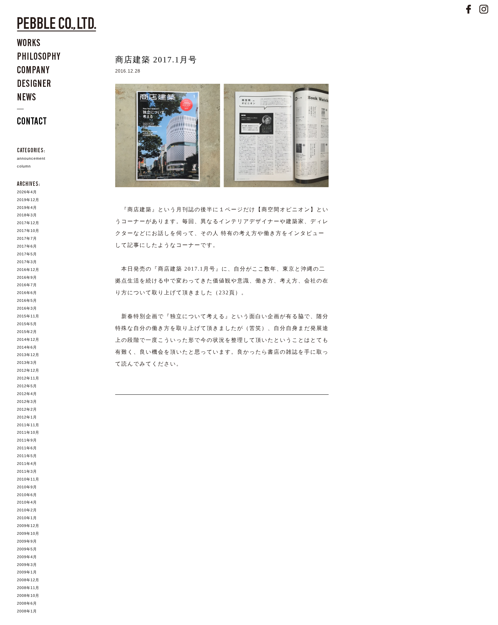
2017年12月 (28, 223)
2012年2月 (27, 409)
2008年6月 (27, 603)
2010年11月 (28, 479)
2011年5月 (27, 456)
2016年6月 (27, 293)
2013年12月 (28, 355)
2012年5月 (27, 386)
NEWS (26, 97)
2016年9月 (27, 277)
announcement (31, 158)
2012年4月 (27, 394)
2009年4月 (27, 557)
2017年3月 (27, 262)
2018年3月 (27, 215)
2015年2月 (27, 332)
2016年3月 (27, 308)
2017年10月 (28, 231)
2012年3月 (27, 401)
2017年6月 (27, 246)
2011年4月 (27, 464)
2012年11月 (28, 378)
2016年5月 (27, 300)
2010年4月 (27, 502)
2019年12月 (28, 200)
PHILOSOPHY (38, 56)
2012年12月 (28, 370)
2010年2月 (27, 510)
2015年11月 (28, 316)
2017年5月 (27, 254)
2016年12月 (28, 270)
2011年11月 (28, 425)
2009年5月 (27, 549)
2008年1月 (27, 611)
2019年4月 (27, 208)
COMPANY (33, 70)
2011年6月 (27, 448)
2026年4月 (27, 192)
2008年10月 (28, 595)
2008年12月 (28, 580)
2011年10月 (28, 432)
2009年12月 (28, 526)
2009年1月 (27, 572)
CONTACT (32, 121)
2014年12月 (28, 339)
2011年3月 (27, 471)
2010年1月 (27, 518)
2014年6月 (27, 347)
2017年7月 (27, 238)
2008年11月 (28, 588)
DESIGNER (34, 83)
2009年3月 (27, 565)
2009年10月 (28, 533)
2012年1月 (27, 417)
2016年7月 (27, 285)
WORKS (29, 42)
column (24, 166)
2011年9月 (27, 440)
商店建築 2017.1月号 (156, 59)
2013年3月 (27, 362)
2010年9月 (27, 487)
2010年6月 (27, 495)
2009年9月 (27, 541)
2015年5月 (27, 324)
